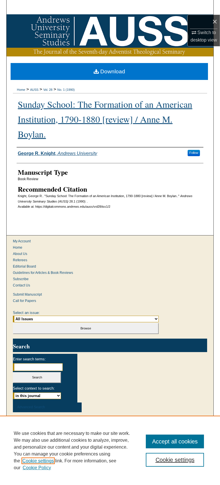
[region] (110, 450)
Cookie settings (38, 460)
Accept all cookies (175, 441)
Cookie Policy (37, 467)
